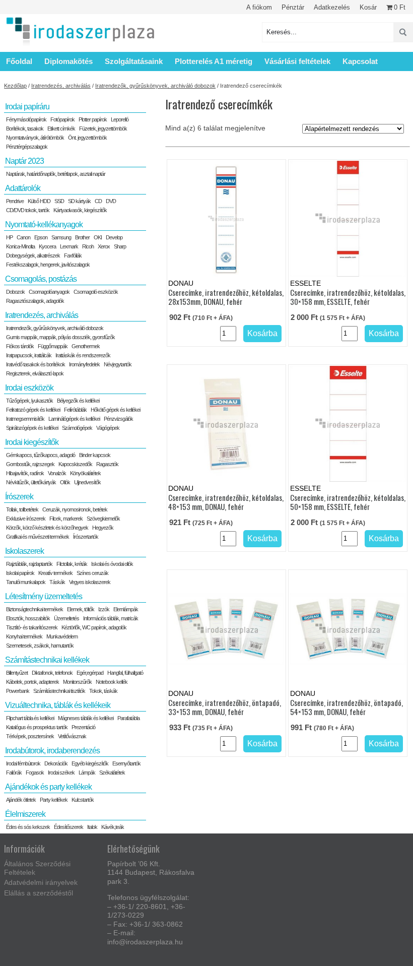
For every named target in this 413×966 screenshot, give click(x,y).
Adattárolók (22, 188)
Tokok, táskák (103, 691)
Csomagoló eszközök (96, 292)
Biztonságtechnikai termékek (34, 609)
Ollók (65, 482)
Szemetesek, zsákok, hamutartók (40, 645)
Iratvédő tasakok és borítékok (35, 364)
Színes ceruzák (92, 573)
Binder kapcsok (94, 455)
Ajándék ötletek (21, 800)
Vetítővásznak (72, 736)
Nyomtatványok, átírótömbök (35, 138)
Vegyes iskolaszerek (89, 582)
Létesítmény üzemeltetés (43, 596)
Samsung (61, 237)
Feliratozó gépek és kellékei (33, 410)
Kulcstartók (83, 800)
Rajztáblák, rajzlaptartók (29, 564)
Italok (92, 827)
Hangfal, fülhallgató (125, 673)
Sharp (120, 246)
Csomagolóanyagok (49, 292)
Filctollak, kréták (71, 564)
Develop (114, 237)
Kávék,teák (112, 827)
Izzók (103, 609)
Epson (40, 237)
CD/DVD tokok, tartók (27, 210)
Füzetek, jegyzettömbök (103, 128)
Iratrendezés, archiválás (61, 86)
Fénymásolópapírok (26, 119)
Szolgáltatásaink (134, 61)
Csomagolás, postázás (41, 279)
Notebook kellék (111, 682)
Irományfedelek (84, 364)
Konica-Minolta (20, 246)
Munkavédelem (62, 636)
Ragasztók (107, 464)
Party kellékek (53, 800)
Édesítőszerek (68, 827)
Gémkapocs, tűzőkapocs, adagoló (40, 455)
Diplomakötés (68, 61)
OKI (98, 237)
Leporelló (119, 119)
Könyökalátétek (85, 473)
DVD (111, 201)
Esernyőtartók (126, 763)
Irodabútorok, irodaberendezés (52, 750)
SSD (59, 201)
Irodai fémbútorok (23, 763)
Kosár (368, 7)
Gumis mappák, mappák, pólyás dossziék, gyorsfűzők (60, 337)
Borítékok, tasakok (24, 128)
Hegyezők (102, 528)
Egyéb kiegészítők (90, 763)
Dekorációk (55, 763)
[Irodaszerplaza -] (80, 32)
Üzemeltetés (66, 618)
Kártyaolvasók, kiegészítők (80, 210)
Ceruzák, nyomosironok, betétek (74, 509)
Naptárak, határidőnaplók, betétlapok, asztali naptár (55, 174)
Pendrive (15, 201)
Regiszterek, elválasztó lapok (34, 373)
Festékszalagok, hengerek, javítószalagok (48, 265)
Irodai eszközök (29, 387)
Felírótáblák (75, 410)
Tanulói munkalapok (25, 582)
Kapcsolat (360, 61)
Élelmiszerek (25, 814)
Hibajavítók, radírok (25, 473)
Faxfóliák (73, 255)
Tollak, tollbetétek (22, 509)
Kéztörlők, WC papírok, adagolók (93, 627)
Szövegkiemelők (103, 519)
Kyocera (47, 246)
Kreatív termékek (55, 573)
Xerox (104, 246)
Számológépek (77, 428)
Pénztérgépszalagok (26, 147)
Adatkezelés (332, 7)
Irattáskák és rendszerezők (82, 355)
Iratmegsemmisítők (25, 419)
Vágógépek (107, 428)
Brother (82, 237)
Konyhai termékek (24, 636)
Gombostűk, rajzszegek (30, 464)
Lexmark (69, 246)
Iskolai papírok (20, 573)
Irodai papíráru (27, 106)
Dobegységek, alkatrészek (33, 255)
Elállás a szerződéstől (38, 893)
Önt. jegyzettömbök (87, 138)
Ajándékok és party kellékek (48, 787)
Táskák (57, 582)
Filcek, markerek (66, 519)
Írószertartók (85, 537)
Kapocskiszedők (75, 464)
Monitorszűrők (77, 682)
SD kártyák (79, 201)
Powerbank (17, 691)
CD (98, 201)
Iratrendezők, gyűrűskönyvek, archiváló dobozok (155, 86)
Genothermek (86, 346)
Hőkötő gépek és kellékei (115, 410)
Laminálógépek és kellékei (74, 419)
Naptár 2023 (24, 161)
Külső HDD (39, 201)
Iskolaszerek (24, 551)
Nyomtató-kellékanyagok (44, 224)
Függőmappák (52, 346)
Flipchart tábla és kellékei (30, 718)
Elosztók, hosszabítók (28, 618)
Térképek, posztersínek (30, 736)
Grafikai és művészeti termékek (37, 537)
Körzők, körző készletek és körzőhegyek (47, 528)
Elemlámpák (125, 609)
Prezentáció (83, 727)
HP (9, 237)
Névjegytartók (117, 364)
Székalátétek (112, 772)
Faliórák (14, 772)
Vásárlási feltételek (297, 61)
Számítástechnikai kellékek (47, 660)
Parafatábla (128, 718)
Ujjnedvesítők (87, 482)
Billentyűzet (17, 673)
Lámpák (87, 772)
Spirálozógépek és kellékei (32, 428)
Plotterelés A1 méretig (213, 61)
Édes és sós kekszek (28, 827)
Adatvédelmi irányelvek (41, 882)
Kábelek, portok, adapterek (32, 682)
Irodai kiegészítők (31, 442)
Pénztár (293, 7)
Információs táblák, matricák (110, 618)
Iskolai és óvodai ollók (112, 564)
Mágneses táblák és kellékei (85, 718)
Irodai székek (61, 772)
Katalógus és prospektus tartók (36, 727)
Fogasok (35, 772)
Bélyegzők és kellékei (78, 401)
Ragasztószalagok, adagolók (35, 301)
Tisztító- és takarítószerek (31, 627)
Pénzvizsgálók (118, 419)
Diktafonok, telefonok (52, 673)
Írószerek (19, 496)
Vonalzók (57, 473)
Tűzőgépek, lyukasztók (29, 401)
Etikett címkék (61, 128)
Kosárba (262, 333)
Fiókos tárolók (20, 346)
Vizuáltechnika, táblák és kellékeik (57, 705)
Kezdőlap (15, 86)
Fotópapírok (62, 119)
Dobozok (15, 292)
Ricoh (88, 246)
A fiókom (259, 7)
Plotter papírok (93, 119)
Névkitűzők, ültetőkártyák (31, 482)
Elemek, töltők (80, 609)
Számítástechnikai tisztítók (59, 691)
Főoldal (19, 61)
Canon (23, 237)
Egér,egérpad (90, 673)
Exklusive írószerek (25, 519)
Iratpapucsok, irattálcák (28, 355)
